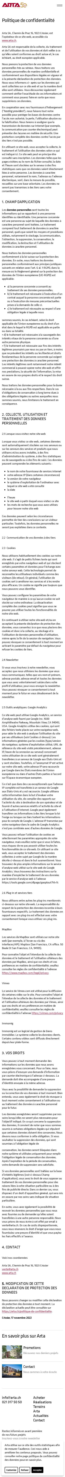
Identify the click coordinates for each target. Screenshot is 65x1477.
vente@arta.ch (10, 1269)
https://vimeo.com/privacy (47, 1013)
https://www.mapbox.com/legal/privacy (25, 973)
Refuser (24, 1469)
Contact (29, 1366)
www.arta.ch (9, 40)
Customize (11, 1469)
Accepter (37, 1469)
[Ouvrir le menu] (59, 5)
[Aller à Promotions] (12, 1352)
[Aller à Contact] (12, 1371)
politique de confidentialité (44, 1456)
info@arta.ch (11, 1397)
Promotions (32, 1347)
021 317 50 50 (12, 1401)
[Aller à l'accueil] (14, 5)
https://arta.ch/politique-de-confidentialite (27, 1311)
